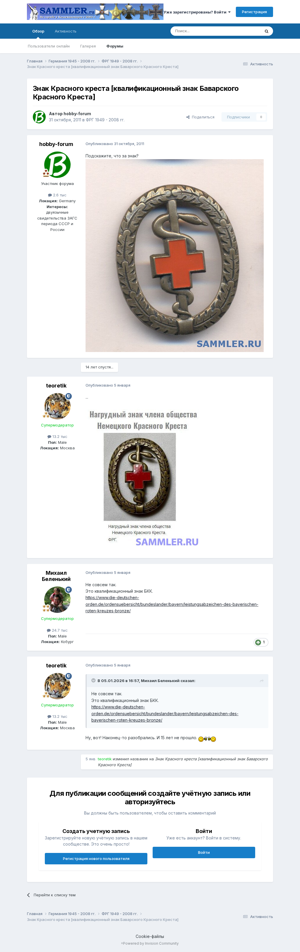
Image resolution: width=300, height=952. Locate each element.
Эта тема (244, 31)
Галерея (88, 46)
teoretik (56, 385)
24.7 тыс (59, 630)
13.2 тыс (59, 436)
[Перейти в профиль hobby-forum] (39, 116)
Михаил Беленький (56, 576)
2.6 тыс (59, 195)
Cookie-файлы (150, 936)
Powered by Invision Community (151, 943)
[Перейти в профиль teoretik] (57, 406)
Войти (204, 852)
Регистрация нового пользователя (96, 858)
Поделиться (202, 117)
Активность (65, 31)
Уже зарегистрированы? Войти (195, 12)
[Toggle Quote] (94, 680)
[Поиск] (266, 31)
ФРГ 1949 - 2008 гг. (105, 119)
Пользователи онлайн (49, 46)
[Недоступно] (175, 255)
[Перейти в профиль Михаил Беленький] (57, 599)
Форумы (114, 46)
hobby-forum (77, 113)
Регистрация (254, 11)
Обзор (38, 31)
